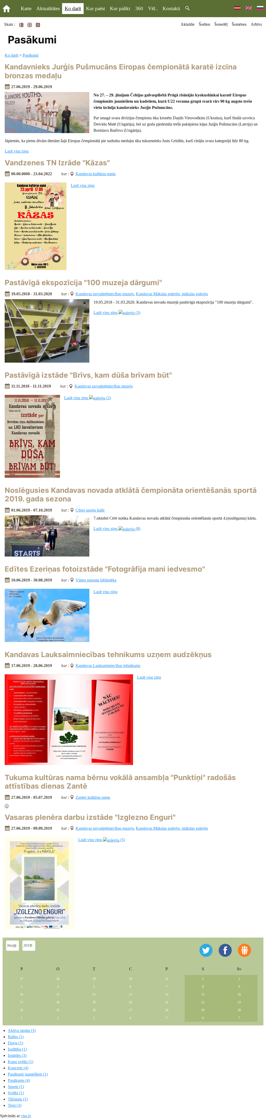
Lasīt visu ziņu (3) (117, 312)
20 (130, 1002)
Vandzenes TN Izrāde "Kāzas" (57, 162)
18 (57, 1002)
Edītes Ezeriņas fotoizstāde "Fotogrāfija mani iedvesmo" (105, 569)
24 (21, 1010)
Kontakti (171, 8)
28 (57, 979)
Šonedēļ (221, 24)
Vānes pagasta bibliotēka (96, 580)
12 (94, 994)
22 (202, 1002)
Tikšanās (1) (18, 1099)
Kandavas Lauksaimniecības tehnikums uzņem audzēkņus (108, 654)
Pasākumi (30, 55)
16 (239, 994)
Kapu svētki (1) (20, 1061)
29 (94, 979)
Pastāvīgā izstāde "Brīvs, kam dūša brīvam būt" (88, 375)
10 (21, 994)
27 (21, 979)
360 (139, 8)
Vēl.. (153, 8)
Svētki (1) (16, 1093)
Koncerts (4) (18, 1068)
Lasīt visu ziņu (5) (101, 839)
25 (57, 1010)
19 (94, 1002)
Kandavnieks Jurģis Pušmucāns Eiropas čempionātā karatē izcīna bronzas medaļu (121, 71)
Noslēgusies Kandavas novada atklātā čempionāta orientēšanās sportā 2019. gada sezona (131, 494)
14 (166, 994)
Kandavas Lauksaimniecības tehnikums (108, 665)
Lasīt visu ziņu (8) (117, 528)
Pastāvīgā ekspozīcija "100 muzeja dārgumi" (83, 282)
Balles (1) (16, 1037)
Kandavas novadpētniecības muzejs (105, 294)
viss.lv (26, 1116)
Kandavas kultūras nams (96, 174)
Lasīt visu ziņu (17, 151)
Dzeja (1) (15, 1043)
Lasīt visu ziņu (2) (87, 398)
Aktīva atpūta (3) (22, 1030)
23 (239, 1002)
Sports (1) (16, 1086)
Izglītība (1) (17, 1049)
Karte (26, 8)
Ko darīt (73, 8)
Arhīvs (256, 24)
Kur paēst (95, 8)
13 (130, 994)
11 (57, 994)
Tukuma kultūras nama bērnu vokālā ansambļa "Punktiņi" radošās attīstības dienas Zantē (120, 782)
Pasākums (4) (19, 1080)
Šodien (204, 24)
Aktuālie (188, 24)
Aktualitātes (48, 8)
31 (166, 979)
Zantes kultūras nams (93, 797)
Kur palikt (120, 8)
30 (130, 979)
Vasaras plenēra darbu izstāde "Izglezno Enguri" (90, 817)
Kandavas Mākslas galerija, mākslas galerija (172, 294)
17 (21, 1002)
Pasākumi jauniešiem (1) (28, 1074)
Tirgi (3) (14, 1105)
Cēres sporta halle (90, 510)
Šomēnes (239, 24)
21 (166, 1002)
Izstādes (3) (17, 1055)
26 (94, 1010)
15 (202, 994)
